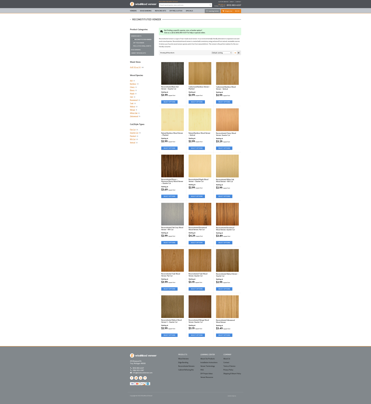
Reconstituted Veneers (186, 366)
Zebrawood (134, 116)
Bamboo (133, 84)
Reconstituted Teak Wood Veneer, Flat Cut (170, 275)
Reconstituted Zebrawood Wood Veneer (225, 321)
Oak (131, 97)
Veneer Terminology (207, 366)
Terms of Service (229, 366)
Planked (133, 136)
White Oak (133, 113)
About (232, 1)
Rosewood (134, 100)
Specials (189, 11)
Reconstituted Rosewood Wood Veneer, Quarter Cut (225, 229)
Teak (131, 103)
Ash (131, 81)
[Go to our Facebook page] (131, 378)
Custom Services (223, 1)
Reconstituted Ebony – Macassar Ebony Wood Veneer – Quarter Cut (172, 181)
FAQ (202, 370)
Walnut (132, 106)
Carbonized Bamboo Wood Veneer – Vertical (226, 88)
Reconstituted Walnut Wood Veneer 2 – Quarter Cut (171, 321)
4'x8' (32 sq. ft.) (135, 67)
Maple (132, 94)
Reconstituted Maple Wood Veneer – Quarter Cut (198, 180)
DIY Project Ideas (206, 374)
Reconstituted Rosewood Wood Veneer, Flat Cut (198, 228)
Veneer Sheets (136, 36)
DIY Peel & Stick (176, 11)
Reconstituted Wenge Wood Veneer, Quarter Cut (199, 321)
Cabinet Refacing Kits (138, 53)
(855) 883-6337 (234, 5)
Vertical (132, 143)
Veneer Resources (206, 377)
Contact (238, 1)
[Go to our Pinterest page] (145, 378)
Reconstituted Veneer (143, 39)
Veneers (133, 11)
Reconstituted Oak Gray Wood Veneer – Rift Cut (172, 228)
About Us (226, 359)
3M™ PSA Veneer (138, 43)
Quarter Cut (134, 133)
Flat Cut (133, 130)
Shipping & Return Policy (232, 374)
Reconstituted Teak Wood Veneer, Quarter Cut (198, 275)
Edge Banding (145, 11)
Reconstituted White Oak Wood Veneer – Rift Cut (225, 180)
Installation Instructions (208, 362)
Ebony (132, 90)
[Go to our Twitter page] (136, 378)
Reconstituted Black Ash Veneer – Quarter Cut (170, 88)
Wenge (132, 110)
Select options (169, 102)
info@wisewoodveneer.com (142, 373)
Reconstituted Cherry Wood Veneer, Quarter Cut (226, 134)
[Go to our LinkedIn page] (140, 378)
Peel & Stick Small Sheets (142, 46)
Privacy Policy (228, 370)
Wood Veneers (183, 359)
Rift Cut (132, 139)
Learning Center (213, 11)
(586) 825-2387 (138, 370)
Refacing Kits (160, 11)
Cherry (132, 87)
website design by (232, 396)
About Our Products (207, 359)
